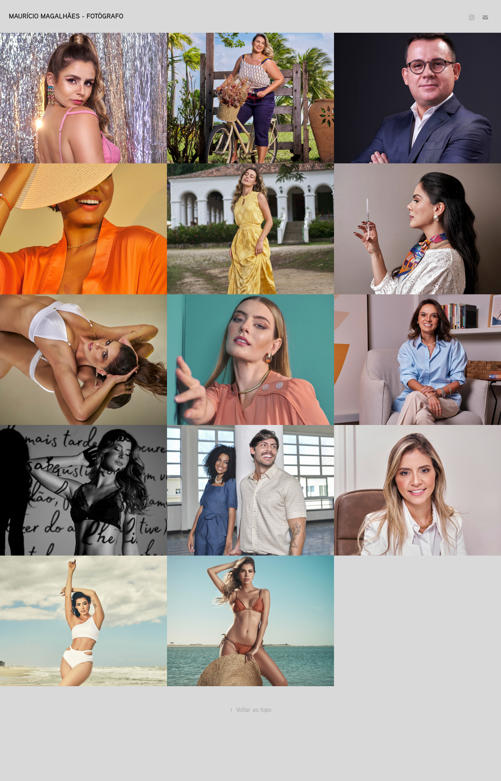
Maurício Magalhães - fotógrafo (66, 15)
